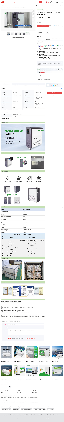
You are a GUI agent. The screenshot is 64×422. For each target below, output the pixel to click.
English (9, 415)
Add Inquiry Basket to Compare (18, 37)
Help (45, 5)
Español (12, 415)
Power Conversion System (20, 388)
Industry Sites (38, 414)
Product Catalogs (15, 386)
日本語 (43, 415)
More (2, 411)
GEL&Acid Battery (35, 390)
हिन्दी (45, 415)
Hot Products (7, 414)
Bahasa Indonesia (59, 415)
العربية (37, 415)
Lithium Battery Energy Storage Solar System (45, 406)
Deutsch (30, 415)
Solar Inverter (3, 392)
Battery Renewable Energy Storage (32, 402)
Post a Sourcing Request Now (30, 338)
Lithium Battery (50, 390)
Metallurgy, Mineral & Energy (7, 7)
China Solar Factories (14, 406)
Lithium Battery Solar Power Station (39, 409)
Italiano (27, 415)
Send (9, 338)
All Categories (4, 5)
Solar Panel (18, 392)
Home (2, 7)
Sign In (39, 79)
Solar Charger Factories (5, 406)
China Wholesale (28, 414)
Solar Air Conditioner (19, 390)
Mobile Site (53, 414)
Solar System (34, 392)
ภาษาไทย (48, 415)
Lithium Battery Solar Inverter (6, 409)
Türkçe (51, 415)
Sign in (62, 2)
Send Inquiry (43, 25)
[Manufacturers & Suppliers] (6, 2)
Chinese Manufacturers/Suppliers (20, 414)
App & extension (51, 5)
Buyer (41, 5)
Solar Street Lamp (50, 388)
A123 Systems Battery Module (20, 402)
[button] (41, 86)
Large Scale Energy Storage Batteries (7, 402)
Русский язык (23, 415)
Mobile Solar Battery (16, 409)
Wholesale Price (33, 414)
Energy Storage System (15, 7)
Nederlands (33, 415)
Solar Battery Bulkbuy (50, 409)
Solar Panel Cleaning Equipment (37, 388)
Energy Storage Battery (23, 7)
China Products (12, 414)
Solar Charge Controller (4, 390)
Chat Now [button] (57, 25)
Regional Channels (43, 414)
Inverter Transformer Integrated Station (7, 388)
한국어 (40, 415)
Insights (57, 414)
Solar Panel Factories (23, 406)
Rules (62, 5)
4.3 (50, 85)
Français (19, 415)
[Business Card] (61, 88)
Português (15, 415)
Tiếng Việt (54, 415)
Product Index (49, 414)
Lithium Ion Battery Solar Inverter (26, 409)
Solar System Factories (32, 406)
